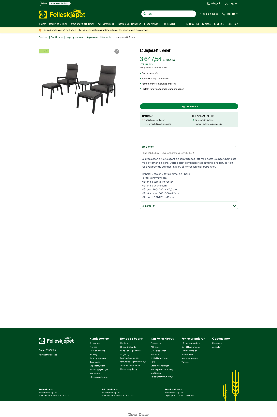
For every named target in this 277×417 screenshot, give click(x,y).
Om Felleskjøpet (158, 350)
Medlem (124, 343)
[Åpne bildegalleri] (116, 51)
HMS (153, 362)
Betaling (93, 354)
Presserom (156, 343)
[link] (193, 24)
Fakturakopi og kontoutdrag (133, 361)
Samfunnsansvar (189, 350)
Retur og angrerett (98, 358)
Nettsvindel (95, 373)
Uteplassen (92, 37)
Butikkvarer (57, 37)
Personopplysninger (99, 369)
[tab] (42, 24)
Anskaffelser (187, 354)
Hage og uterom (74, 37)
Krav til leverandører (190, 347)
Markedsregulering (128, 369)
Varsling (185, 362)
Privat (44, 3)
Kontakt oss (95, 343)
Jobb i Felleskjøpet (159, 358)
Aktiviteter (155, 347)
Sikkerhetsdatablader (130, 365)
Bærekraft (155, 354)
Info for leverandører (191, 343)
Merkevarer (217, 343)
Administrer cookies (48, 355)
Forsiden (43, 37)
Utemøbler (106, 37)
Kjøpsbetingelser (97, 365)
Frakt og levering (97, 350)
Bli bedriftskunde (128, 347)
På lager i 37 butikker (204, 120)
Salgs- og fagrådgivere (131, 350)
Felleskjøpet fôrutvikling (162, 376)
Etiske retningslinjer (160, 365)
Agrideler (216, 347)
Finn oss (93, 347)
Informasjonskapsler (99, 377)
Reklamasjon (95, 362)
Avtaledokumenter (189, 358)
